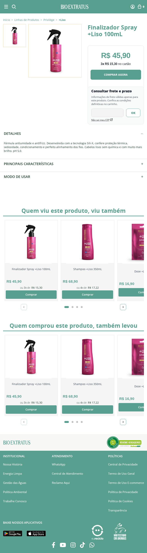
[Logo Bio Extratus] (75, 6)
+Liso (62, 19)
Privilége (48, 19)
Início (6, 20)
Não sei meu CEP (100, 120)
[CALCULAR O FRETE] (133, 113)
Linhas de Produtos (26, 19)
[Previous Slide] (24, 307)
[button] (55, 50)
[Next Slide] (123, 307)
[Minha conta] (132, 6)
